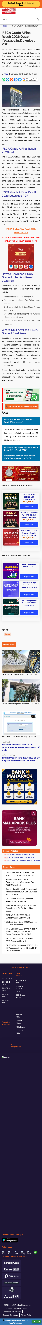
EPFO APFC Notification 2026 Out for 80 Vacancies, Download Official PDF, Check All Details (22, 948)
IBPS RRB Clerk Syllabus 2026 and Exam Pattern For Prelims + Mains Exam (21, 908)
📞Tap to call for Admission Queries (21, 406)
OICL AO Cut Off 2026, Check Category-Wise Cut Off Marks (18, 916)
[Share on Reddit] (11, 79)
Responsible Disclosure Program (16, 1308)
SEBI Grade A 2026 (20, 996)
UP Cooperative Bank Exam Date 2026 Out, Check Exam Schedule (20, 874)
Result (7, 634)
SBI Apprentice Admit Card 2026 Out (23, 857)
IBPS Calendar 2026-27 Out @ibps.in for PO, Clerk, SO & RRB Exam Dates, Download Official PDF (21, 931)
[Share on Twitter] (20, 79)
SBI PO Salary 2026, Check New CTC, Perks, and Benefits (19, 939)
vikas (6, 74)
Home (4, 26)
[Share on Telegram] (7, 79)
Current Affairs (19, 1022)
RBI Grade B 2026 (21, 981)
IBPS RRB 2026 (6, 989)
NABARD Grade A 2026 (19, 989)
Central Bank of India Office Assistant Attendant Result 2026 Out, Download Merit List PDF (21, 892)
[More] (35, 8)
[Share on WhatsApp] (3, 79)
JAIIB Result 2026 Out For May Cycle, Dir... (19, 736)
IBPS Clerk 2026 (6, 983)
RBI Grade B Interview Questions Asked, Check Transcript (19, 900)
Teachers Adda (19, 1032)
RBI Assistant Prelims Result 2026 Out (24, 860)
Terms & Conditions (10, 1315)
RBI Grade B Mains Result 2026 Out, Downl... (20, 675)
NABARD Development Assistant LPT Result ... (20, 705)
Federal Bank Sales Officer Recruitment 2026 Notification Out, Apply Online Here (20, 882)
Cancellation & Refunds (12, 1312)
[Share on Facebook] (16, 79)
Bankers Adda (19, 1016)
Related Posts (9, 644)
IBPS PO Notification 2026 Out (21, 854)
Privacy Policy (26, 1315)
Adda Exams (21, 1027)
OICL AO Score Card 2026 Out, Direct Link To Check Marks (21, 923)
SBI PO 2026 (7, 978)
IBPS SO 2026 (5, 995)
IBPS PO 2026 (5, 1001)
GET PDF (36, 1322)
